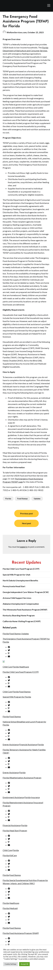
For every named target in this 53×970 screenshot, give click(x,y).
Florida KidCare (10, 855)
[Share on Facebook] (29, 647)
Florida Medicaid (10, 908)
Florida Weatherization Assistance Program (22, 777)
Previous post (26, 513)
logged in (24, 547)
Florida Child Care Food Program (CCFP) (21, 569)
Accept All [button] (24, 964)
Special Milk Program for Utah (16, 574)
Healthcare (24, 666)
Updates (37, 498)
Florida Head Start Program (15, 830)
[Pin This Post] (29, 653)
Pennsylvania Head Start (14, 586)
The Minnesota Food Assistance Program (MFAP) (25, 609)
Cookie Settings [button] (10, 964)
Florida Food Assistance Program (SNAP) (21, 933)
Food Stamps (22, 498)
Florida (8, 498)
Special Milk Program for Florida (17, 697)
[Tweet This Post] (29, 650)
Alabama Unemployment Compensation (21, 604)
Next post (26, 523)
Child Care (7, 666)
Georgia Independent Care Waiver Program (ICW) (26, 592)
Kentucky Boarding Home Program (19, 615)
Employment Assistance (13, 797)
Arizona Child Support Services (17, 598)
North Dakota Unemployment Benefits (20, 580)
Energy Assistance (11, 744)
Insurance (35, 797)
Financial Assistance (28, 744)
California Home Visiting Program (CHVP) (22, 621)
